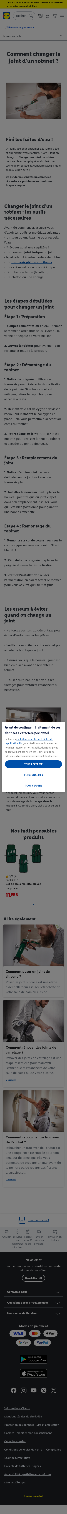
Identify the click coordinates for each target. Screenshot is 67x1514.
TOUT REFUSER (33, 785)
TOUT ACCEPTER (33, 764)
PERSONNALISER (33, 775)
